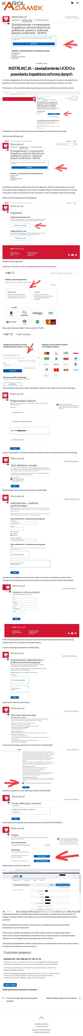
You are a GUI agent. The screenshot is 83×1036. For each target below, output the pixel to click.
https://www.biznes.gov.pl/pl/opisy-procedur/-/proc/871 (51, 83)
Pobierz (5, 989)
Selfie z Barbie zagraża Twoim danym (61, 998)
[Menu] (77, 3)
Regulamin (35, 1030)
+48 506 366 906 (42, 1026)
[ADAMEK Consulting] (22, 9)
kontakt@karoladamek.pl (41, 1024)
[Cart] (72, 3)
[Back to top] (41, 1019)
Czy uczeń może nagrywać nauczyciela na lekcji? (22, 999)
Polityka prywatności (45, 1030)
